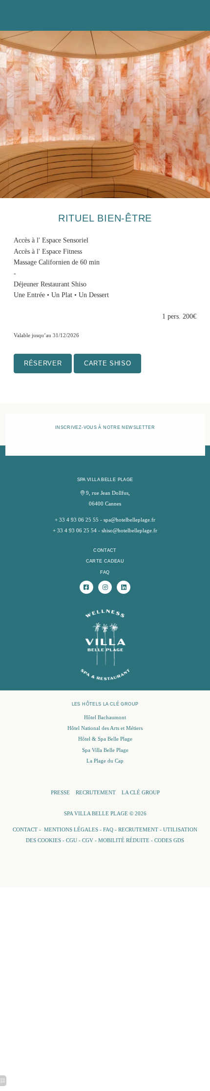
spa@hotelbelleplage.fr (129, 520)
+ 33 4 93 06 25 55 (77, 520)
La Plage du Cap (105, 761)
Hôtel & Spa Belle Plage (105, 739)
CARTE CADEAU (105, 561)
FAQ (104, 572)
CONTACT (105, 550)
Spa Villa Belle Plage (105, 750)
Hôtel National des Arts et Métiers (105, 728)
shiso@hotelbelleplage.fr (129, 530)
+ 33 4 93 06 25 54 (75, 530)
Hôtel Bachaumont (105, 717)
